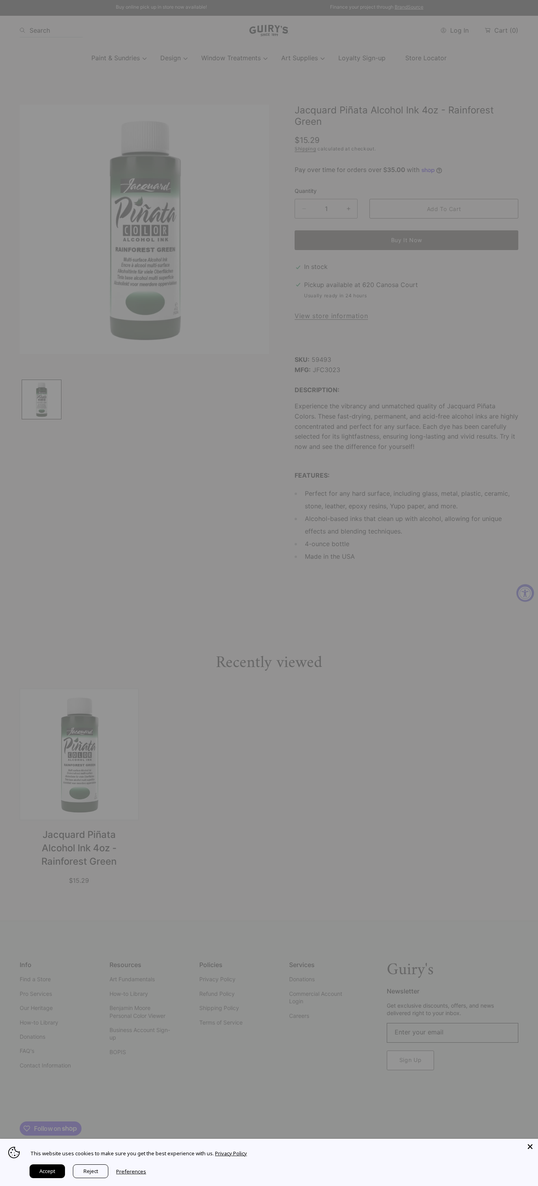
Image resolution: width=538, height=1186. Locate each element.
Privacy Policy (231, 1153)
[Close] (530, 1147)
